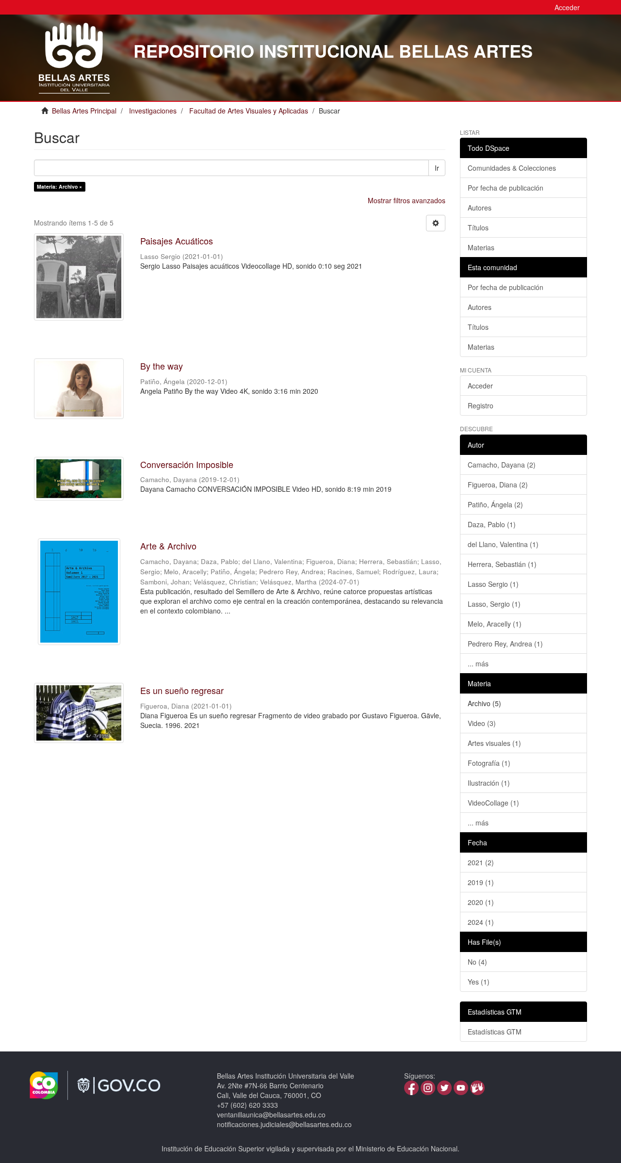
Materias (481, 247)
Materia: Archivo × (59, 186)
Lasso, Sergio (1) (494, 604)
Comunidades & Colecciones (512, 168)
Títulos (478, 227)
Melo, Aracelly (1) (495, 624)
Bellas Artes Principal (84, 110)
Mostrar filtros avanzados (406, 200)
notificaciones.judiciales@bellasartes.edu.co (284, 1124)
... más (478, 663)
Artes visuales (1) (494, 743)
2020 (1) (481, 902)
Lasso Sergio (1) (493, 584)
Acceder (480, 385)
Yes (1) (479, 981)
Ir (437, 168)
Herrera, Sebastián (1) (502, 564)
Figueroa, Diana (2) (498, 484)
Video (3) (482, 723)
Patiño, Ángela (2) (495, 504)
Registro (480, 405)
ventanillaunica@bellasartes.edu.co (271, 1114)
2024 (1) (481, 922)
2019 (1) (481, 882)
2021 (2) (481, 862)
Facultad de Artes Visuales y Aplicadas (248, 110)
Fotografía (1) (489, 763)
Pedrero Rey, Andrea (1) (505, 643)
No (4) (477, 962)
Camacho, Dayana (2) (502, 464)
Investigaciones (153, 110)
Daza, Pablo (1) (492, 524)
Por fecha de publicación (505, 188)
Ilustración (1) (489, 783)
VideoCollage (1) (493, 803)
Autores (479, 207)
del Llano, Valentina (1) (503, 544)
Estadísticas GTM (495, 1031)
